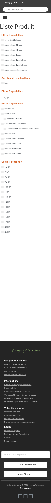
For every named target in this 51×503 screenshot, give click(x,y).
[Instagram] (44, 2)
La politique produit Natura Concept (20, 401)
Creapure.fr (25, 488)
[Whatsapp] (40, 2)
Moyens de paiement (14, 418)
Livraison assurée (12, 411)
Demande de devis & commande (19, 422)
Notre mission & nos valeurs (17, 391)
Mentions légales (12, 430)
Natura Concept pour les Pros (17, 384)
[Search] (45, 9)
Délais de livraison (12, 415)
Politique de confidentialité (16, 434)
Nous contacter (11, 441)
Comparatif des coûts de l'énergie (20, 395)
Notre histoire (10, 388)
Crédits (7, 437)
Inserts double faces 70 (15, 364)
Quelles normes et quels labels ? (19, 398)
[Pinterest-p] (48, 2)
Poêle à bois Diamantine (15, 367)
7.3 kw (6, 98)
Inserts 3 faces (11, 371)
